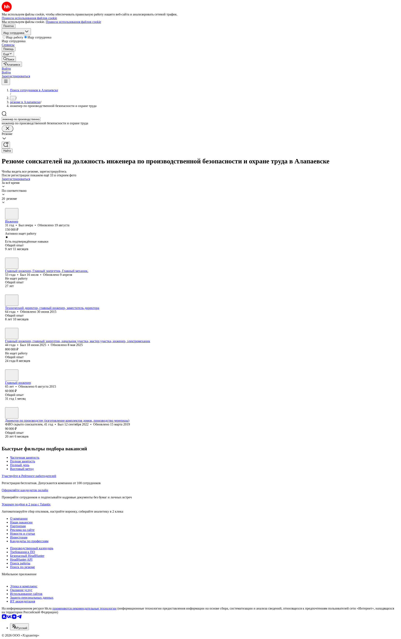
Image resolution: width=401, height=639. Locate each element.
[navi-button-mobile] (6, 81)
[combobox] (21, 119)
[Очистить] (7, 128)
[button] (6, 68)
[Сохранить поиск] (6, 145)
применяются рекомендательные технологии (84, 608)
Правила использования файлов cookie (73, 22)
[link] (9, 59)
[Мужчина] (11, 213)
